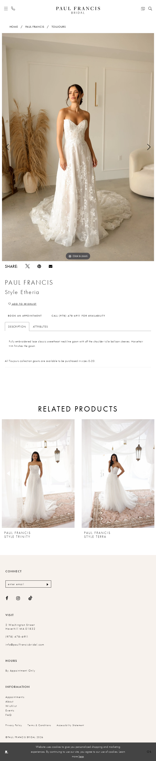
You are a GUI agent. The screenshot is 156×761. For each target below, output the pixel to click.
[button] (6, 8)
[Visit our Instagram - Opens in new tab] (18, 598)
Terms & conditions (39, 725)
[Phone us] (13, 9)
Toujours (59, 26)
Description (17, 326)
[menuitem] (6, 8)
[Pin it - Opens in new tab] (39, 266)
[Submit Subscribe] (47, 584)
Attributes (40, 326)
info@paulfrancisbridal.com (24, 644)
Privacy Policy (13, 725)
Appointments (14, 697)
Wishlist (11, 706)
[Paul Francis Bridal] (78, 10)
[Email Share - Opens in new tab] (51, 266)
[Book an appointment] (143, 8)
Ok (149, 752)
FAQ (8, 715)
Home (14, 26)
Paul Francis (34, 26)
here (81, 756)
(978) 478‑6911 (17, 636)
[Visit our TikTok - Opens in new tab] (30, 598)
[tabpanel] (78, 147)
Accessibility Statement (70, 725)
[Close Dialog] (6, 751)
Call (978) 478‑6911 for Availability (78, 315)
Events (9, 710)
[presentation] (38, 473)
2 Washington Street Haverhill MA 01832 (20, 626)
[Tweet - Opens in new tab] (27, 266)
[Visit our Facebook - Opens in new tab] (7, 598)
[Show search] (150, 8)
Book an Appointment (25, 315)
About (9, 701)
